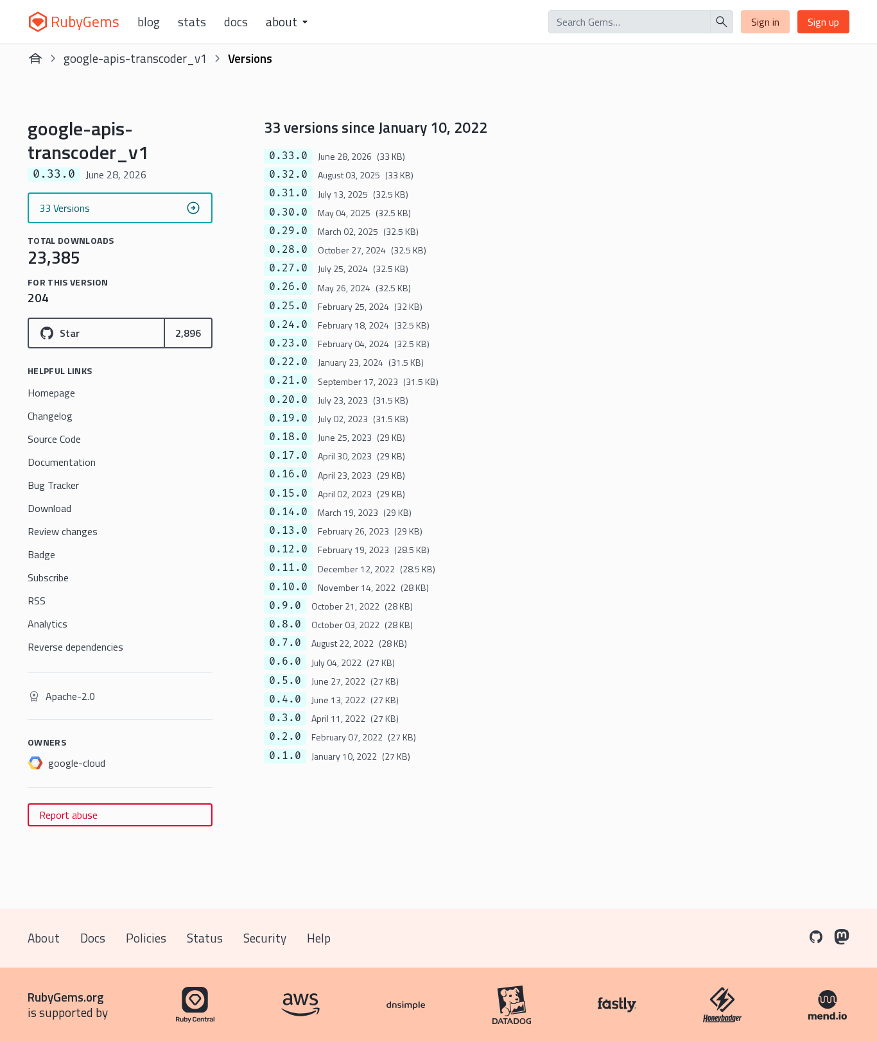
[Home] (35, 58)
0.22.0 (288, 361)
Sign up (823, 22)
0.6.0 (285, 661)
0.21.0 (288, 380)
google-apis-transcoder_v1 (135, 58)
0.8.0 (285, 624)
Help (319, 937)
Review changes (63, 531)
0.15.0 (288, 493)
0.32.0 (288, 174)
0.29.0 (288, 231)
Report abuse (68, 815)
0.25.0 (288, 306)
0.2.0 (285, 736)
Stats (192, 22)
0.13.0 (288, 530)
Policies (146, 937)
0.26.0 (288, 286)
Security (264, 937)
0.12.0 (288, 549)
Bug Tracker (53, 485)
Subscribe (48, 577)
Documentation (62, 462)
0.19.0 (288, 418)
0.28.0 (288, 249)
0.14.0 (288, 512)
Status (205, 937)
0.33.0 (288, 155)
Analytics (47, 623)
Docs (236, 22)
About (44, 937)
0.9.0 (285, 605)
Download (49, 508)
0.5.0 (285, 680)
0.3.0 (285, 718)
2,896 (188, 333)
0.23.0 (288, 343)
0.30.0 (288, 212)
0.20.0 (288, 399)
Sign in (765, 22)
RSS (37, 600)
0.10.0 (288, 587)
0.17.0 (288, 455)
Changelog (50, 415)
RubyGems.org (66, 996)
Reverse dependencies (75, 646)
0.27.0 (288, 268)
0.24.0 (288, 324)
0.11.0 (288, 567)
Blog (148, 22)
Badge (41, 554)
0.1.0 (285, 755)
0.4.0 (285, 699)
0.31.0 (288, 193)
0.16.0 (288, 474)
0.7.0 (285, 642)
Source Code (54, 439)
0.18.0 (288, 437)
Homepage (51, 392)
